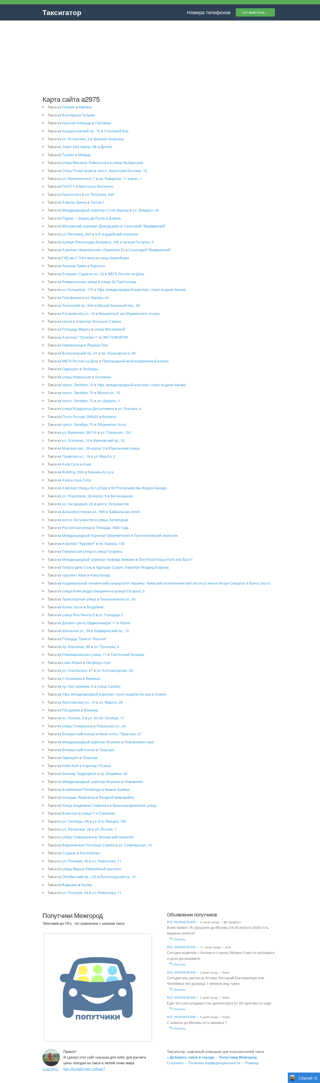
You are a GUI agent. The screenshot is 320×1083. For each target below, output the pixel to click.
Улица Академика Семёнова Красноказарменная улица (102, 805)
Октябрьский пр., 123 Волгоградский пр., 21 (91, 876)
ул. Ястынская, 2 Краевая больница (85, 138)
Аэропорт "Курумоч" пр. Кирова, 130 (86, 543)
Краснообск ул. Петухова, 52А (80, 194)
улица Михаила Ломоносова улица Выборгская (95, 162)
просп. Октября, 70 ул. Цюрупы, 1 (83, 400)
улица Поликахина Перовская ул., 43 (86, 725)
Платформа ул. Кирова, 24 (78, 297)
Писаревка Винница (72, 710)
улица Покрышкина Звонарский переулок (90, 836)
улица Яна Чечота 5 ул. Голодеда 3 (85, 614)
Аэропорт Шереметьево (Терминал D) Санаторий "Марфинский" (109, 249)
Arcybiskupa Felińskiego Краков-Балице (88, 789)
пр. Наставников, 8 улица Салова (83, 686)
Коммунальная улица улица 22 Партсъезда (91, 281)
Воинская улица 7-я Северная (81, 813)
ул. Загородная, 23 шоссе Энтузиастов (88, 503)
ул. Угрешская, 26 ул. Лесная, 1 (81, 829)
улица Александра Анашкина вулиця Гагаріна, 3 (96, 591)
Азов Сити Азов (69, 464)
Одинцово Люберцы (72, 368)
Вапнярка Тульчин (71, 115)
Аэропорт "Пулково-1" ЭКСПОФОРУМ (87, 337)
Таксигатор (62, 12)
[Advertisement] (160, 57)
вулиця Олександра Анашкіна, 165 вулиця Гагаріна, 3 (100, 241)
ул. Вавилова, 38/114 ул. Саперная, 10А (89, 432)
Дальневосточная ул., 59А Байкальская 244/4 (93, 511)
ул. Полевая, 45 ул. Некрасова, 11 (84, 860)
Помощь (252, 1062)
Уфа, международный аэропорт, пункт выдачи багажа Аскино (107, 694)
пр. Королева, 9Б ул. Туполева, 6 (83, 646)
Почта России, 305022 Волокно (81, 416)
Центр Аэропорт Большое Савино (84, 321)
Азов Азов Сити (69, 480)
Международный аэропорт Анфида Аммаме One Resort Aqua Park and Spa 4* (120, 559)
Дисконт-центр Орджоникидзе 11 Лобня (88, 622)
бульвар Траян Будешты (76, 265)
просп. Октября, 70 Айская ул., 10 (83, 392)
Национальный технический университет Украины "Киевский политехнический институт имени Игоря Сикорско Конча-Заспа (158, 583)
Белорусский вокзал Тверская (80, 749)
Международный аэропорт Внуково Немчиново (95, 781)
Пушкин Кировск (69, 106)
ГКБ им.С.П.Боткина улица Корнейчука (88, 257)
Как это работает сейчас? (84, 1068)
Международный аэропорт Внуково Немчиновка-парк (100, 741)
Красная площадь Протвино (79, 122)
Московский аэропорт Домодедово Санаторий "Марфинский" (106, 226)
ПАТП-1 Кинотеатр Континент (80, 186)
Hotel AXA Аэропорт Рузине (79, 765)
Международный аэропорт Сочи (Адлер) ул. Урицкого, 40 (103, 210)
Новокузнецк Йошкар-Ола (77, 345)
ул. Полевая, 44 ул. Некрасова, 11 (84, 892)
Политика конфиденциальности (214, 1062)
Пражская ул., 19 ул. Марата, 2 (81, 456)
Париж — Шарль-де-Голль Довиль (84, 218)
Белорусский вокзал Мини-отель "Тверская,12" (94, 733)
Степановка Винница (73, 678)
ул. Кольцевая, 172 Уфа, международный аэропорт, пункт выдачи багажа (116, 289)
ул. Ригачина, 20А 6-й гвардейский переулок (92, 234)
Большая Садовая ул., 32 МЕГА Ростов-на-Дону (95, 273)
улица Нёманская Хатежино (79, 376)
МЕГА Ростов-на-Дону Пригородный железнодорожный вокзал (107, 360)
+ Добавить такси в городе (190, 1057)
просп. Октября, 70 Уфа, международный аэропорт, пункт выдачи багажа (116, 384)
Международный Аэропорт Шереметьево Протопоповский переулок (112, 535)
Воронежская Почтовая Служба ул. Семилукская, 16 (99, 845)
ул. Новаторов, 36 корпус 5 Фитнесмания (90, 495)
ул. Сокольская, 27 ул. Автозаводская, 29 (90, 670)
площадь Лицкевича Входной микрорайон (90, 797)
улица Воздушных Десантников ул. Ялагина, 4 (94, 408)
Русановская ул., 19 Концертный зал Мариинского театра (103, 313)
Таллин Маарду (69, 154)
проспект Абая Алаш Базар (78, 575)
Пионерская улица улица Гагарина (84, 551)
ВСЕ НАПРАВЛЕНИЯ (182, 922)
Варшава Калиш (69, 884)
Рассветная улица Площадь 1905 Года (87, 527)
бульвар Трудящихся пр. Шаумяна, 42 (87, 773)
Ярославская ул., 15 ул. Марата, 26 (85, 702)
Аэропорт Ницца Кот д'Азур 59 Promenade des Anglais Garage (107, 487)
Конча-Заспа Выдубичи (75, 606)
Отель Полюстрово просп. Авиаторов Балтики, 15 (97, 170)
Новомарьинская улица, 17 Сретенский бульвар (95, 654)
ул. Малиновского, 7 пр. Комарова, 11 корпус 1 (94, 178)
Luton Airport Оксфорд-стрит (79, 662)
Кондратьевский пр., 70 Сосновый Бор (87, 130)
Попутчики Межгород (238, 1057)
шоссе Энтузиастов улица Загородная (87, 519)
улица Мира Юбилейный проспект (84, 868)
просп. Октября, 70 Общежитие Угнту (86, 424)
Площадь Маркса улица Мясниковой (86, 329)
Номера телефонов (209, 12)
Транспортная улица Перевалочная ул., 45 (91, 599)
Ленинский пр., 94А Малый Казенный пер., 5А (93, 305)
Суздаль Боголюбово (73, 852)
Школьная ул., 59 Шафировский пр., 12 (88, 630)
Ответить (180, 939)
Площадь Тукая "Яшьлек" (77, 638)
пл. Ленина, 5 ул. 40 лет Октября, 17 (85, 717)
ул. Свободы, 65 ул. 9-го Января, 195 (86, 821)
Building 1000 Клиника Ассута (80, 471)
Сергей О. (50, 1068)
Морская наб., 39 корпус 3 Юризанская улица (93, 448)
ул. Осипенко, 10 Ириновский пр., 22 (86, 440)
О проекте (175, 1062)
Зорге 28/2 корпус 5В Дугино (79, 146)
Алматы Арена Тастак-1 (75, 202)
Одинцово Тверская (72, 757)
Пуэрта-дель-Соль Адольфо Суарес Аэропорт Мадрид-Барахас (108, 567)
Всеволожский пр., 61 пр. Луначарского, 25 (91, 353)
